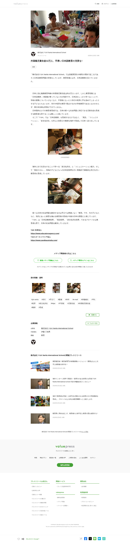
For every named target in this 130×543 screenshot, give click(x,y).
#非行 (44, 299)
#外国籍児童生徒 (84, 303)
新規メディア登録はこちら (49, 260)
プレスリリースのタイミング (40, 506)
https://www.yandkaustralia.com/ (44, 240)
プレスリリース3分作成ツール (40, 510)
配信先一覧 (52, 457)
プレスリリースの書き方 (39, 498)
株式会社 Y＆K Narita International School (52, 52)
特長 (35, 457)
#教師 (33, 307)
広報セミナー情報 (37, 494)
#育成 (41, 307)
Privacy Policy (70, 526)
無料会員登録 (65, 465)
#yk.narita (34, 299)
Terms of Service (78, 526)
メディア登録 (61, 501)
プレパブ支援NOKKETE (64, 486)
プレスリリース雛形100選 (39, 502)
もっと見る (85, 431)
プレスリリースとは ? (32, 539)
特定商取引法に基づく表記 (88, 505)
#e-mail (75, 299)
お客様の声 (62, 457)
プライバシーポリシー (87, 501)
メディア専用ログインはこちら (83, 260)
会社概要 (83, 486)
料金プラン (43, 457)
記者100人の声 (36, 490)
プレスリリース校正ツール (39, 515)
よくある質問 (83, 457)
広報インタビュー (37, 486)
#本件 (67, 299)
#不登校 (61, 303)
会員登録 (113, 3)
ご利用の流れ (73, 457)
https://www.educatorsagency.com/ (45, 233)
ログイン (106, 3)
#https (53, 303)
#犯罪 (33, 303)
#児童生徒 (71, 303)
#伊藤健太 (84, 299)
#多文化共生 (43, 303)
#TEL (93, 299)
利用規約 (83, 497)
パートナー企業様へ (62, 505)
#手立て (52, 299)
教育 (33, 67)
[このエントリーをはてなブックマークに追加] (99, 539)
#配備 (60, 299)
